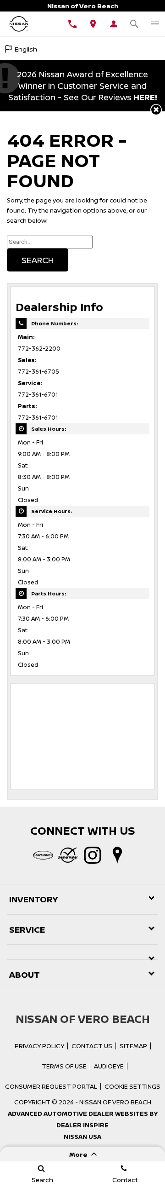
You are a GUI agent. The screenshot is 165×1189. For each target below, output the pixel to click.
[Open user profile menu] (113, 23)
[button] (156, 109)
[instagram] (92, 855)
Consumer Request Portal (51, 1086)
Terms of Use (64, 1066)
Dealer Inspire (82, 1125)
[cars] (43, 855)
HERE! (145, 97)
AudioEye (109, 1066)
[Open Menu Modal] (154, 24)
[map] (117, 855)
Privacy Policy (39, 1046)
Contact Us (92, 1046)
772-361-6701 (38, 394)
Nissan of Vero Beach (115, 1102)
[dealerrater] (68, 855)
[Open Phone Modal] (72, 24)
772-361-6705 (38, 371)
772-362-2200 (39, 348)
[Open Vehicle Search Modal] (134, 24)
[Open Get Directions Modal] (92, 24)
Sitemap (133, 1046)
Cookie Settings (132, 1086)
